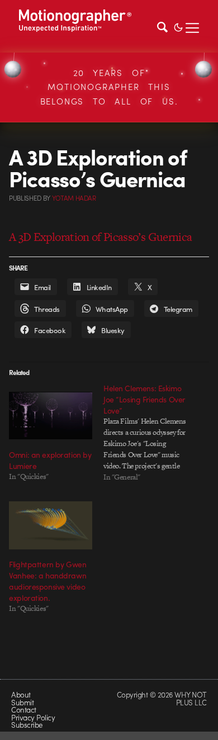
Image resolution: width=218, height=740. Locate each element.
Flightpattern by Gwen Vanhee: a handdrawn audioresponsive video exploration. (47, 580)
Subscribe (26, 724)
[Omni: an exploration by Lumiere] (50, 415)
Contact (23, 709)
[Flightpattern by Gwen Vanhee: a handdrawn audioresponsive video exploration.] (50, 525)
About (20, 694)
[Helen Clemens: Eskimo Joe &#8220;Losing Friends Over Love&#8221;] (150, 432)
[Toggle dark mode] (178, 26)
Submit (22, 702)
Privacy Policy (33, 717)
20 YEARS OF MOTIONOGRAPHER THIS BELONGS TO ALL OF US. (109, 87)
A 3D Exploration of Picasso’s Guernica (100, 237)
